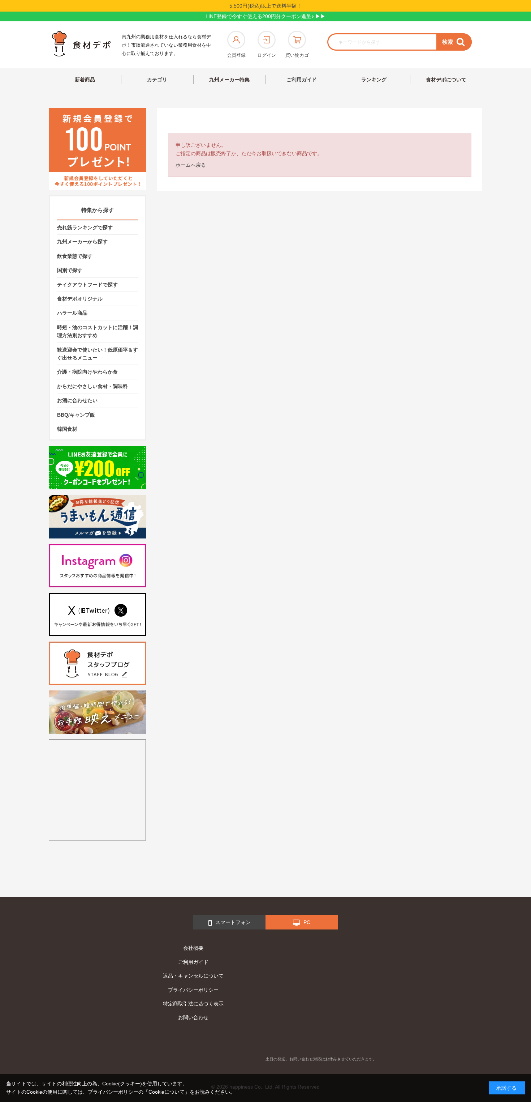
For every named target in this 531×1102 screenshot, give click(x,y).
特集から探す (97, 210)
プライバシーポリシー (193, 990)
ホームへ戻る (191, 165)
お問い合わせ (193, 1017)
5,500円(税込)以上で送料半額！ (265, 6)
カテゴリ (157, 79)
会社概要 (193, 948)
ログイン (266, 55)
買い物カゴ (297, 55)
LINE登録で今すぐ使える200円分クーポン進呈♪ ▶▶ (265, 16)
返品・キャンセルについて (193, 976)
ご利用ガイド (301, 79)
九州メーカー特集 (229, 79)
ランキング (374, 79)
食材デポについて (446, 79)
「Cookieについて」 (166, 1092)
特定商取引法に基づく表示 (193, 1004)
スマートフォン (233, 922)
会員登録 (236, 55)
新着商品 (85, 79)
